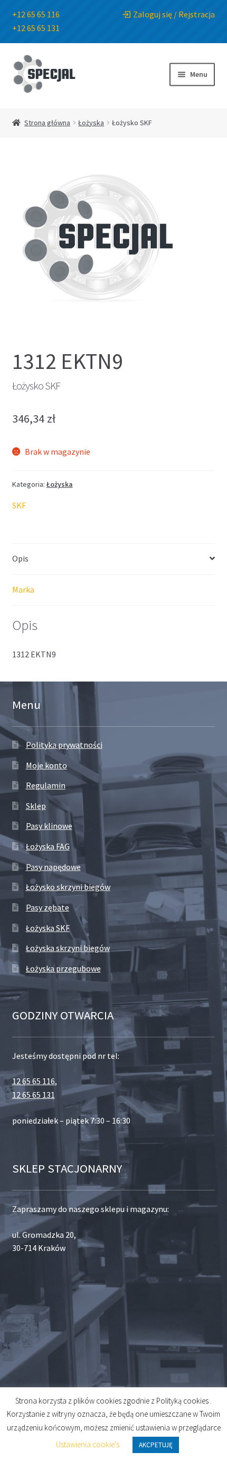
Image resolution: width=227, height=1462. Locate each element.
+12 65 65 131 (36, 28)
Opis (20, 558)
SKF (19, 505)
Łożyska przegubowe (63, 968)
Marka (23, 589)
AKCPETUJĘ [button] (156, 1444)
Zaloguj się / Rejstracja (174, 14)
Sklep (36, 805)
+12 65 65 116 (36, 14)
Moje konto (46, 765)
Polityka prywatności (64, 744)
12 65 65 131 (33, 1094)
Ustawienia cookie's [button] (87, 1444)
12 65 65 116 (33, 1081)
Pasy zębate (47, 907)
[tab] (113, 559)
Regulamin (45, 785)
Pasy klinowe (49, 825)
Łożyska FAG (48, 846)
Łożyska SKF (48, 928)
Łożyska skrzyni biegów (68, 948)
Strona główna (47, 122)
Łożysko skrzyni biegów (68, 887)
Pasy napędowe (53, 867)
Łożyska (91, 122)
